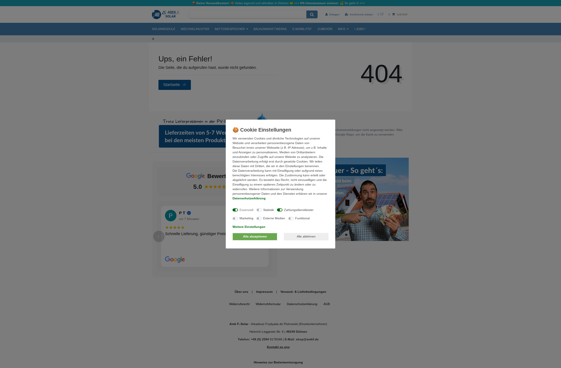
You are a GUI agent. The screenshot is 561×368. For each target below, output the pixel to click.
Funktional (302, 218)
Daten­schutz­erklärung (249, 198)
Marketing (246, 218)
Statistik (268, 210)
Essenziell (246, 210)
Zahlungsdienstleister (299, 210)
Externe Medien (274, 218)
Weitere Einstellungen (249, 227)
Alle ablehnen (306, 236)
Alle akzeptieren (255, 236)
